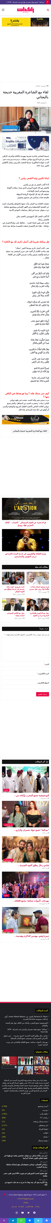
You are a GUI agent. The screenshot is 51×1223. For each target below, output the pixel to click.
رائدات (37, 1206)
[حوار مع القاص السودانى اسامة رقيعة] (13, 604)
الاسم (46, 664)
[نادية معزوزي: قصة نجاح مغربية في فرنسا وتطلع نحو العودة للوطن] (13, 578)
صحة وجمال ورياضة (40, 1121)
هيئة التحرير (29, 1206)
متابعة (45, 1137)
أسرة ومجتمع (43, 1106)
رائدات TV (44, 1118)
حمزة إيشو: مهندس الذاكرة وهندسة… (31, 936)
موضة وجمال (43, 1141)
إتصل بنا (21, 1206)
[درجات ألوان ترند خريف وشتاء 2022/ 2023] (25, 1061)
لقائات (37, 86)
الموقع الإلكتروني (43, 683)
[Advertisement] (25, 54)
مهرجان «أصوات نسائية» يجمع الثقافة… (31, 901)
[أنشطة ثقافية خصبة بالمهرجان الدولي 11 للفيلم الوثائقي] (41, 1061)
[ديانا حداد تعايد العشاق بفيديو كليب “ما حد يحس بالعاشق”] (25, 1070)
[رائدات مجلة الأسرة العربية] (25, 10)
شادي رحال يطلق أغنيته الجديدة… (33, 865)
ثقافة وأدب (44, 1114)
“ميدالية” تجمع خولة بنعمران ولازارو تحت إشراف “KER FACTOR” (23, 2)
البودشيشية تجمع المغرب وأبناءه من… (31, 795)
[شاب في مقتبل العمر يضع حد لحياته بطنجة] (9, 1070)
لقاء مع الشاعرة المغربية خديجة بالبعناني (29, 431)
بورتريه (45, 1110)
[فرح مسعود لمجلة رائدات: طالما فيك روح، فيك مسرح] (37, 578)
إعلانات (25, 1202)
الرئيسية (44, 86)
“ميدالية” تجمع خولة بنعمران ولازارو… (31, 830)
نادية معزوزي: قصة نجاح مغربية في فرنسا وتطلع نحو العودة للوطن (14, 589)
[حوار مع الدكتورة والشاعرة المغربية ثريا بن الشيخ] (37, 604)
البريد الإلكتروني (43, 673)
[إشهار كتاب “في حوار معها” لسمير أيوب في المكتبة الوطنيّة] (9, 1061)
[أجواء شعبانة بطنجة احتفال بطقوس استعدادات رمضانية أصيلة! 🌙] (41, 1070)
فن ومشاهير (43, 1125)
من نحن (14, 1206)
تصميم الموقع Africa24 (26, 1198)
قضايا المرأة (43, 1129)
